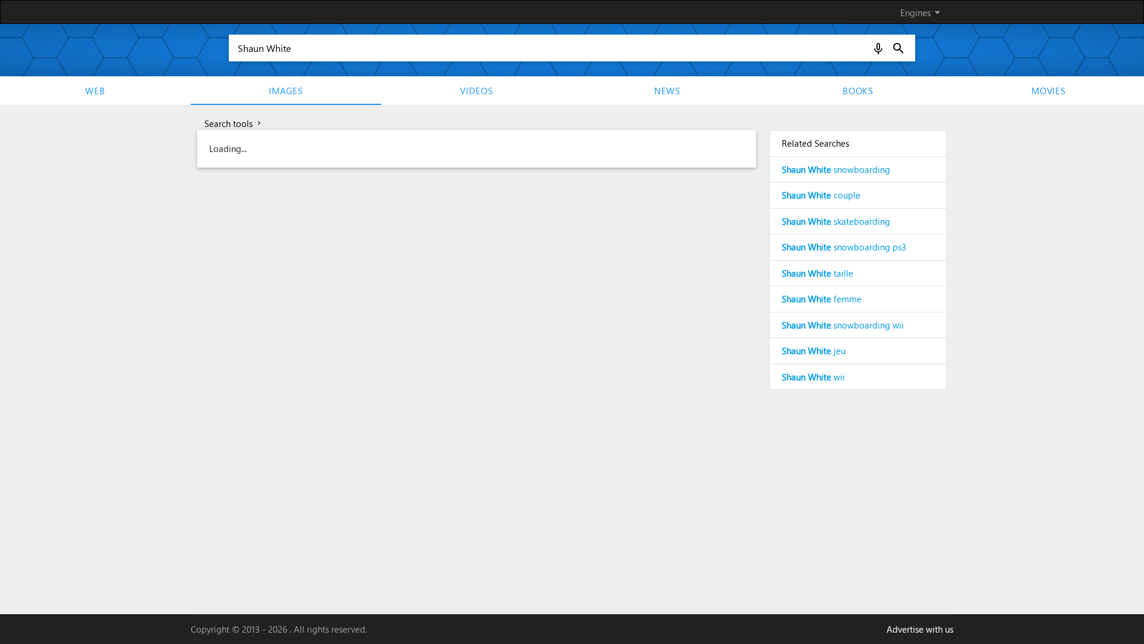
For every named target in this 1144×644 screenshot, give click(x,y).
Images (286, 91)
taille (817, 273)
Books (858, 91)
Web (95, 91)
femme (822, 299)
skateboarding (836, 221)
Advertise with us (920, 629)
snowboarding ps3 (844, 247)
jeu (813, 351)
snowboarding (836, 169)
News (667, 91)
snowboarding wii (843, 325)
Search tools (233, 123)
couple (821, 195)
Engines (922, 12)
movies (1048, 91)
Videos (476, 91)
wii (813, 377)
